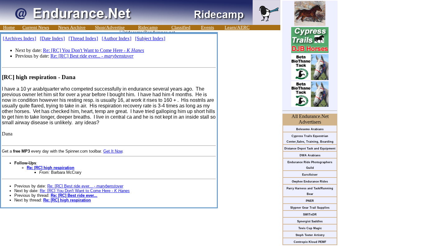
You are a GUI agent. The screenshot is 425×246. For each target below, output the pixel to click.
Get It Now (112, 151)
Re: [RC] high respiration (50, 167)
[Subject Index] (150, 38)
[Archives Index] (19, 38)
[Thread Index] (83, 38)
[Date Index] (52, 38)
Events (207, 27)
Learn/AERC (237, 27)
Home (9, 27)
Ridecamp (148, 27)
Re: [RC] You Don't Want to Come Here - (93, 50)
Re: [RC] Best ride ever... (74, 195)
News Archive (72, 27)
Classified (180, 27)
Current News (35, 27)
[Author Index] (116, 38)
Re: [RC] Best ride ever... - (91, 56)
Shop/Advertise (110, 27)
